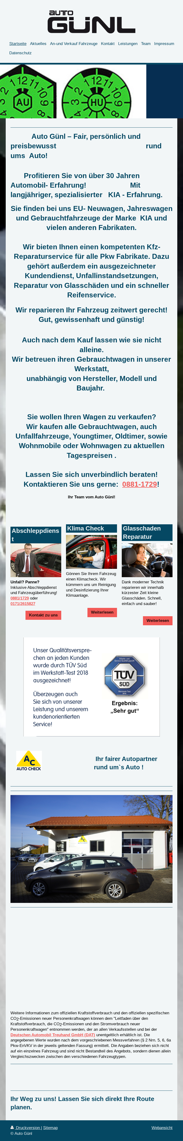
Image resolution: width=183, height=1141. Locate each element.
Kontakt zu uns (43, 615)
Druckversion (28, 1128)
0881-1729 (139, 484)
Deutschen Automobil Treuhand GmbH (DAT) (52, 1035)
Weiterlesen (102, 612)
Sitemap (50, 1128)
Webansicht (162, 1128)
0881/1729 (19, 598)
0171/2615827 (22, 603)
